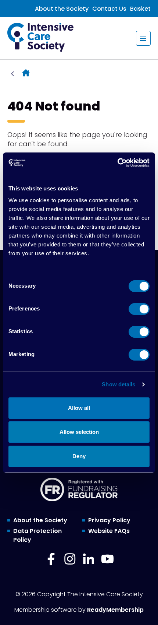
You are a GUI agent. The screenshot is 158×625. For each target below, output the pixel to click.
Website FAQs (109, 531)
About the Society (62, 8)
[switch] (139, 309)
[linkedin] (88, 559)
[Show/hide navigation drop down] (143, 38)
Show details (118, 384)
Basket (140, 8)
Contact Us (109, 8)
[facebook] (51, 559)
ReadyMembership (115, 609)
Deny (79, 456)
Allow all (79, 408)
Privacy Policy (109, 520)
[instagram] (69, 559)
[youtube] (107, 559)
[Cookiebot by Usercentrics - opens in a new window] (117, 163)
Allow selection (79, 432)
